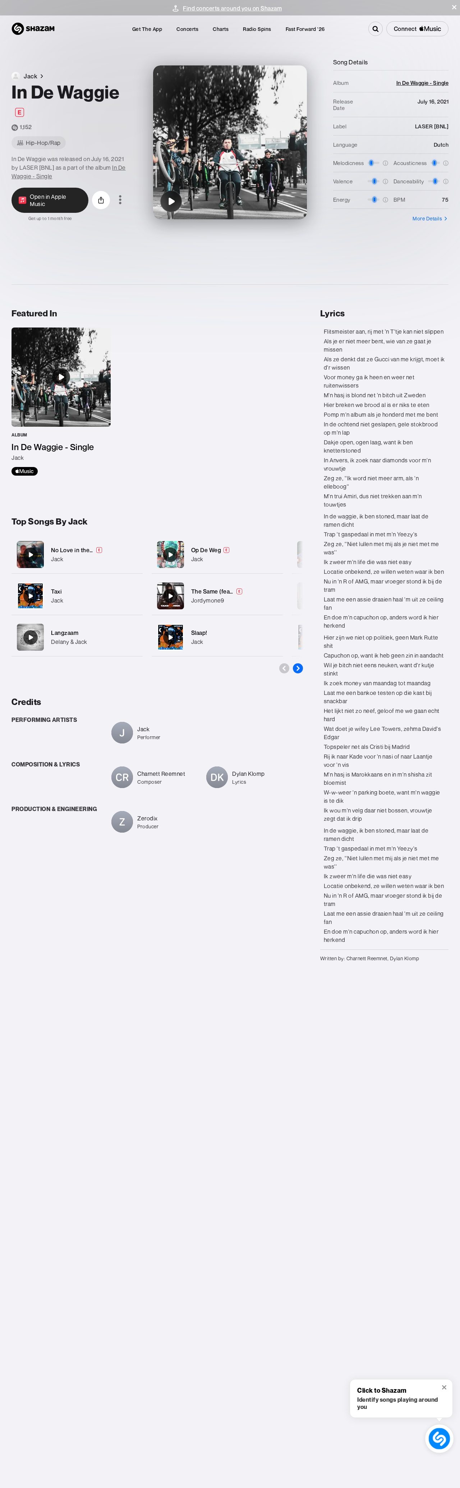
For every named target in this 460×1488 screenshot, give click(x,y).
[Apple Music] (25, 471)
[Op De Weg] (217, 554)
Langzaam (64, 632)
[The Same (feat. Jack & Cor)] (217, 596)
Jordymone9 (207, 600)
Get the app (147, 29)
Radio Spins (257, 29)
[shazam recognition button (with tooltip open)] (439, 1438)
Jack (57, 559)
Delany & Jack (69, 641)
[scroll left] (284, 668)
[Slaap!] (217, 637)
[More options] (120, 200)
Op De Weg (206, 550)
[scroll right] (298, 668)
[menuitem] (147, 28)
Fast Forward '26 (305, 29)
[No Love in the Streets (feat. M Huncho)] (77, 554)
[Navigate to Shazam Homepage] (33, 29)
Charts (221, 29)
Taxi (56, 591)
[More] (132, 555)
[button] (454, 7)
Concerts (187, 29)
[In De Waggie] (171, 201)
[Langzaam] (77, 637)
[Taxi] (77, 596)
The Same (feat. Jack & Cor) (228, 591)
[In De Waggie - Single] (61, 402)
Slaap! (199, 632)
